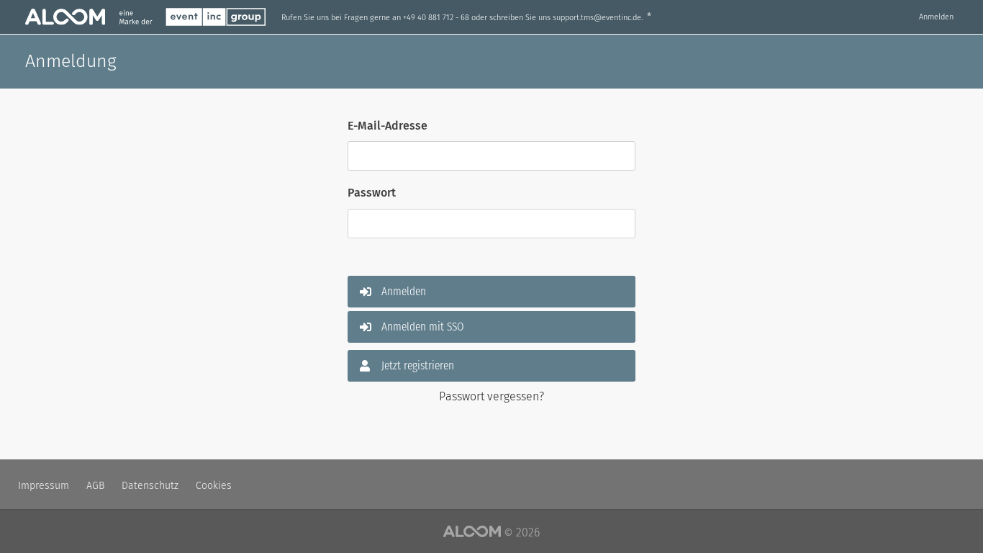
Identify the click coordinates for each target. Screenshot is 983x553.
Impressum (43, 486)
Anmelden (936, 17)
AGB (95, 486)
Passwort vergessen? (491, 396)
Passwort (372, 192)
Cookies (214, 486)
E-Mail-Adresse (387, 125)
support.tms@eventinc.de (597, 17)
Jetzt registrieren (417, 365)
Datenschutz (150, 486)
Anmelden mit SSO (422, 326)
